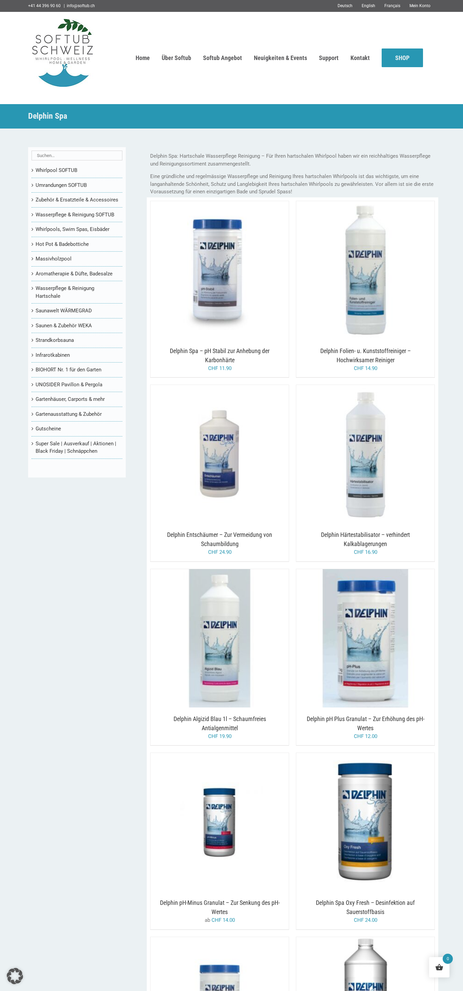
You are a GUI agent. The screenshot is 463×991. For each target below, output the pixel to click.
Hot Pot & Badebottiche (62, 244)
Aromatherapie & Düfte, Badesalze (74, 274)
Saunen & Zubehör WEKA (64, 326)
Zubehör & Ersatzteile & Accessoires (77, 200)
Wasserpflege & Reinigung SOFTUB (75, 215)
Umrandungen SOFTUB (61, 185)
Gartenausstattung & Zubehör (69, 414)
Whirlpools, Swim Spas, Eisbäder (72, 229)
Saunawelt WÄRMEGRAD (64, 311)
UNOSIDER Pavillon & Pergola (69, 385)
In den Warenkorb (205, 271)
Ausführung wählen (205, 823)
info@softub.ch (81, 5)
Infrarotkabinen (53, 355)
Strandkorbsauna (55, 340)
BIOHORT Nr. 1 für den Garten (68, 370)
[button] (15, 976)
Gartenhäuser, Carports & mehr (70, 399)
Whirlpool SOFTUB (56, 170)
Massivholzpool (54, 259)
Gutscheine (48, 429)
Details (245, 271)
